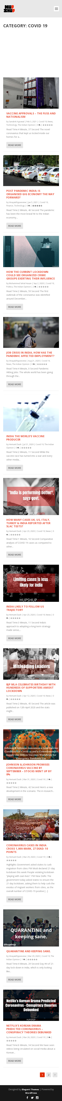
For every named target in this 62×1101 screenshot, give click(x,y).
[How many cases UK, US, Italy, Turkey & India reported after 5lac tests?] (31, 496)
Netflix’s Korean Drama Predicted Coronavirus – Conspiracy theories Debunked (29, 1029)
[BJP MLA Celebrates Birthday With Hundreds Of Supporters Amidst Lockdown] (31, 664)
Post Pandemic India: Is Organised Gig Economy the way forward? (30, 194)
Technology (11, 125)
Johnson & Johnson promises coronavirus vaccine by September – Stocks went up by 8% (29, 769)
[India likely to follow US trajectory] (31, 583)
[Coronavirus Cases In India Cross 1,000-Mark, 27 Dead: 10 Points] (31, 825)
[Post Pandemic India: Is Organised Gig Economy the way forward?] (31, 170)
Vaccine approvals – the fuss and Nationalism (31, 115)
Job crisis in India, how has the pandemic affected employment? (30, 354)
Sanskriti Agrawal (16, 121)
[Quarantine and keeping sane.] (31, 928)
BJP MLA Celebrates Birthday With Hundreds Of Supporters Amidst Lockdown (31, 688)
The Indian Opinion (26, 125)
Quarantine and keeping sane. (28, 951)
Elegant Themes (30, 1089)
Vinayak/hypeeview (17, 202)
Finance (9, 205)
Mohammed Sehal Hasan (20, 283)
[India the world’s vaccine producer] (31, 412)
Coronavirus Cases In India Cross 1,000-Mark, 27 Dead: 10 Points (27, 849)
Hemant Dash (15, 444)
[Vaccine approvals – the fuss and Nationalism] (31, 93)
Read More (14, 145)
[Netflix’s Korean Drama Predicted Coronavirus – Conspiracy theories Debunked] (31, 1005)
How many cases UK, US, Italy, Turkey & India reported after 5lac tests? (28, 523)
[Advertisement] (31, 54)
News (50, 121)
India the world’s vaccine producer (25, 437)
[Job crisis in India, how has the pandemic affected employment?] (31, 332)
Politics (9, 286)
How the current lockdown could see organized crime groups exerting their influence (30, 275)
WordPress (31, 1092)
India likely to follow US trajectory (25, 608)
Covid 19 (43, 121)
